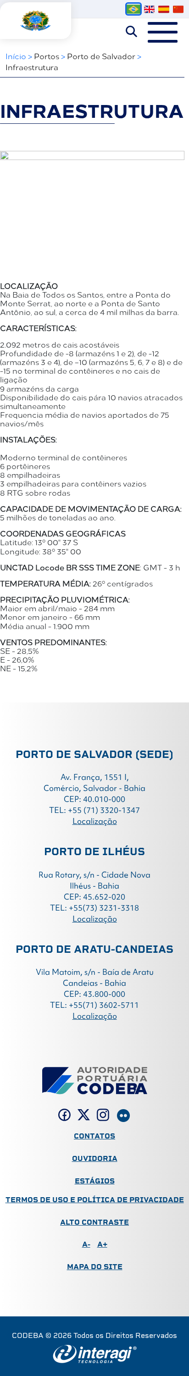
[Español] (163, 9)
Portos (46, 56)
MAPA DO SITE (94, 1266)
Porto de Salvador (101, 56)
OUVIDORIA (94, 1158)
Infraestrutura (32, 67)
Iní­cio (16, 56)
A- (86, 1244)
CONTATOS (94, 1136)
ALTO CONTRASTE (94, 1222)
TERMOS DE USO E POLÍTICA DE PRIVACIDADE (95, 1199)
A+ (102, 1244)
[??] (178, 9)
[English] (149, 9)
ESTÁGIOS (95, 1181)
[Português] (133, 9)
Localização (94, 821)
